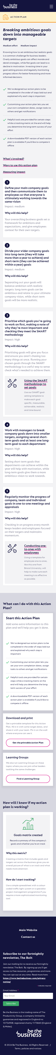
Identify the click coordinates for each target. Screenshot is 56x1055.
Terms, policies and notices (28, 1048)
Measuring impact (14, 172)
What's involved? (13, 159)
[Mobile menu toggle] (51, 6)
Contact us (28, 937)
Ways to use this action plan (20, 165)
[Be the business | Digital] (10, 6)
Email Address (11, 990)
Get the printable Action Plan (28, 742)
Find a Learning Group (28, 778)
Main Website (28, 930)
